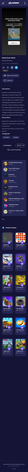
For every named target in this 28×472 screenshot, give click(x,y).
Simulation (6, 137)
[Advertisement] (14, 383)
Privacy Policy (16, 466)
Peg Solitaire (20, 245)
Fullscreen (9, 80)
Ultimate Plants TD (9, 287)
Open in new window (12, 75)
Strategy (15, 137)
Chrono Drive (20, 287)
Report (5, 71)
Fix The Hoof (20, 330)
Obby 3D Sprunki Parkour (11, 351)
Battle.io (6, 245)
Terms (10, 466)
